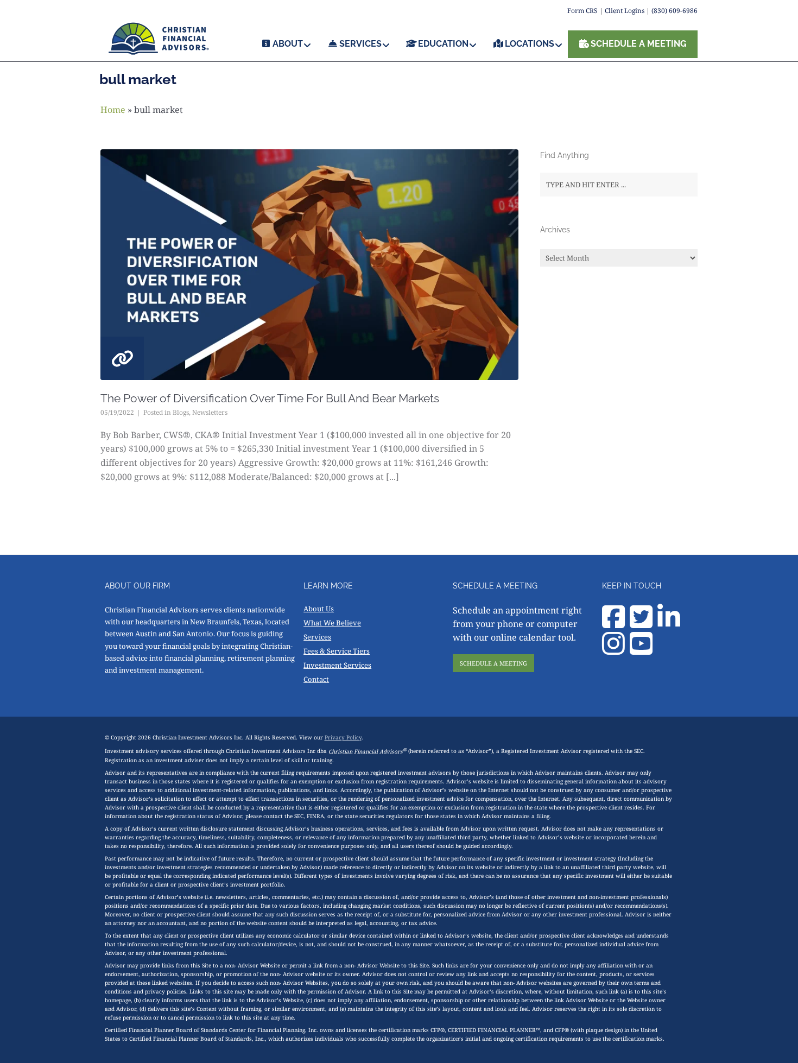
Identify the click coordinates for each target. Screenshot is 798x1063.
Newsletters (209, 412)
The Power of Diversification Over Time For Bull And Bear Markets (269, 398)
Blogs (181, 412)
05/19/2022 (117, 412)
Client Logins (624, 10)
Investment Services (337, 665)
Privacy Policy (343, 737)
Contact (316, 679)
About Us (318, 608)
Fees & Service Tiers (336, 651)
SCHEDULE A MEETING (493, 663)
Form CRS (582, 10)
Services (317, 637)
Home (112, 110)
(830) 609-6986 (674, 10)
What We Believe (332, 623)
